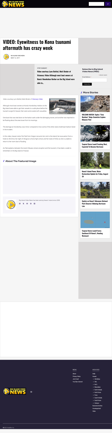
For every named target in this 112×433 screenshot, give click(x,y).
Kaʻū (95, 384)
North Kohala (98, 390)
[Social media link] (20, 203)
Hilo (95, 382)
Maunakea (97, 387)
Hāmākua (97, 379)
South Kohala (98, 398)
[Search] (108, 4)
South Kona (97, 400)
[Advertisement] (56, 23)
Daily (93, 373)
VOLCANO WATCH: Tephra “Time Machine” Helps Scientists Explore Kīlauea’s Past (93, 117)
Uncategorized (96, 408)
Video (94, 411)
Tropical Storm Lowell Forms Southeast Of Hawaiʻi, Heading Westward (92, 233)
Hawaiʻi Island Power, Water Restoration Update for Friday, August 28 (95, 174)
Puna (95, 395)
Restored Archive (97, 406)
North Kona (97, 392)
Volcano (96, 403)
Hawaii (94, 376)
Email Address (86, 77)
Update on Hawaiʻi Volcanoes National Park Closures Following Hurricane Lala (95, 203)
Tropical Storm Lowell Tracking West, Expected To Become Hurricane (94, 145)
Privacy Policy (76, 376)
